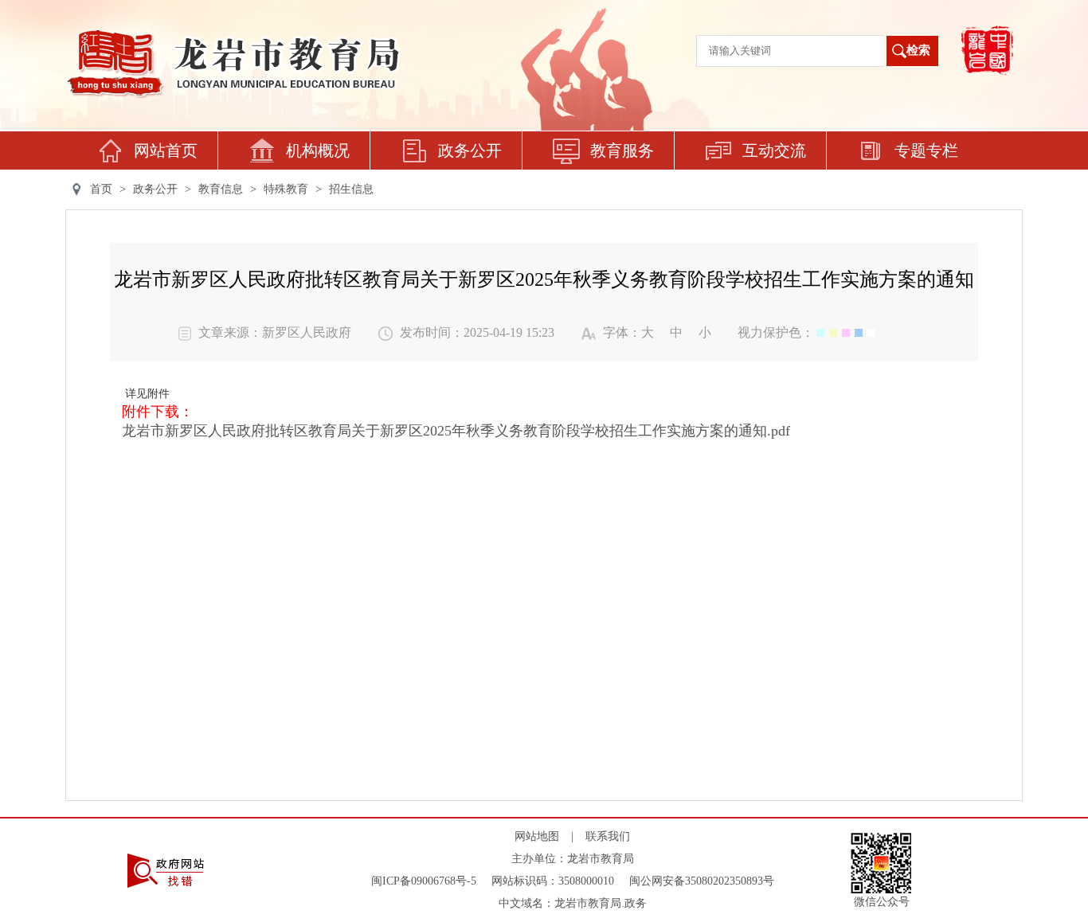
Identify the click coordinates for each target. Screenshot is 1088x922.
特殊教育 (286, 189)
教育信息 (220, 189)
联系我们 (607, 836)
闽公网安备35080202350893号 (701, 881)
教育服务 (622, 150)
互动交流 (774, 150)
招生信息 (351, 189)
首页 (101, 189)
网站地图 (537, 836)
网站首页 (166, 150)
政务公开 (470, 150)
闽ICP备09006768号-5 (423, 881)
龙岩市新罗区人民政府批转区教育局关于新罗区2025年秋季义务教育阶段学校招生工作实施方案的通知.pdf (456, 431)
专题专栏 (926, 150)
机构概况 (318, 150)
